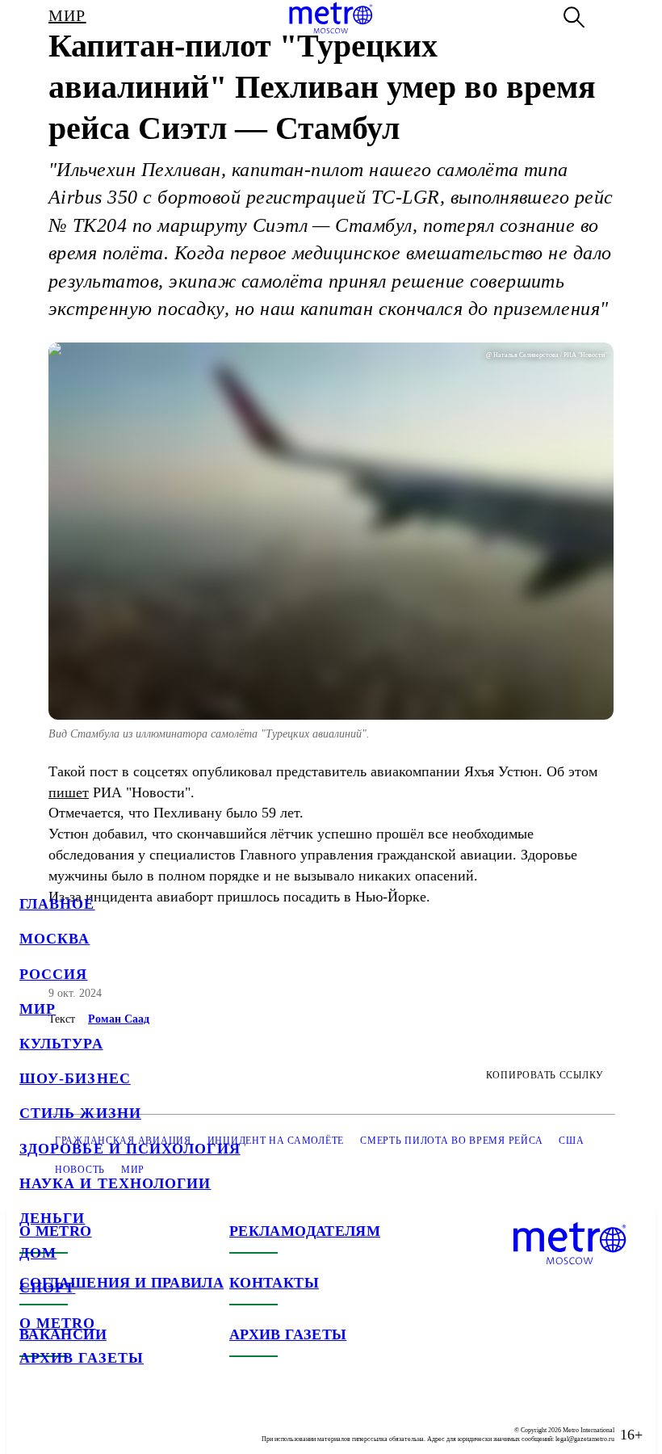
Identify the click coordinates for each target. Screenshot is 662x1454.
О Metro (57, 1323)
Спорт (47, 1288)
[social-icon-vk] (32, 1422)
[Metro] (330, 18)
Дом (38, 1253)
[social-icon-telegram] (65, 1422)
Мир (37, 1009)
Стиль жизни (80, 1113)
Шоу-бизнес (75, 1078)
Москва (54, 939)
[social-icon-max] (129, 1422)
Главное (57, 904)
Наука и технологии (115, 1183)
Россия (53, 974)
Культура (61, 1044)
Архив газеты (81, 1358)
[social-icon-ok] (97, 1422)
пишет (68, 792)
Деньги (52, 1218)
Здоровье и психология (130, 1149)
